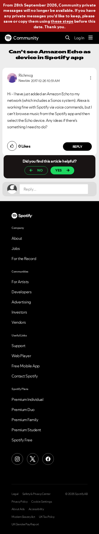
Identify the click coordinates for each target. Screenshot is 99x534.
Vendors (19, 322)
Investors (19, 312)
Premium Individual (27, 399)
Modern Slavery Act (23, 517)
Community (26, 37)
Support (18, 345)
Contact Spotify (25, 376)
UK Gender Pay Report (25, 524)
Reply (77, 146)
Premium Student (26, 429)
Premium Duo (23, 409)
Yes (58, 170)
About (17, 238)
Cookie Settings (41, 502)
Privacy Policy (19, 502)
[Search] (67, 38)
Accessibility (36, 509)
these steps (62, 21)
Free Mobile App (26, 366)
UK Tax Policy (47, 517)
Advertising (21, 302)
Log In (79, 38)
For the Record (24, 258)
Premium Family (25, 419)
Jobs (16, 248)
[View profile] (12, 77)
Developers (21, 291)
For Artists (20, 281)
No (40, 170)
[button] (90, 78)
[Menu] (90, 38)
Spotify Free (22, 440)
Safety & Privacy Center (36, 494)
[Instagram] (17, 459)
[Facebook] (48, 459)
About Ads (18, 509)
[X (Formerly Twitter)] (32, 459)
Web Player (21, 355)
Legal (15, 494)
